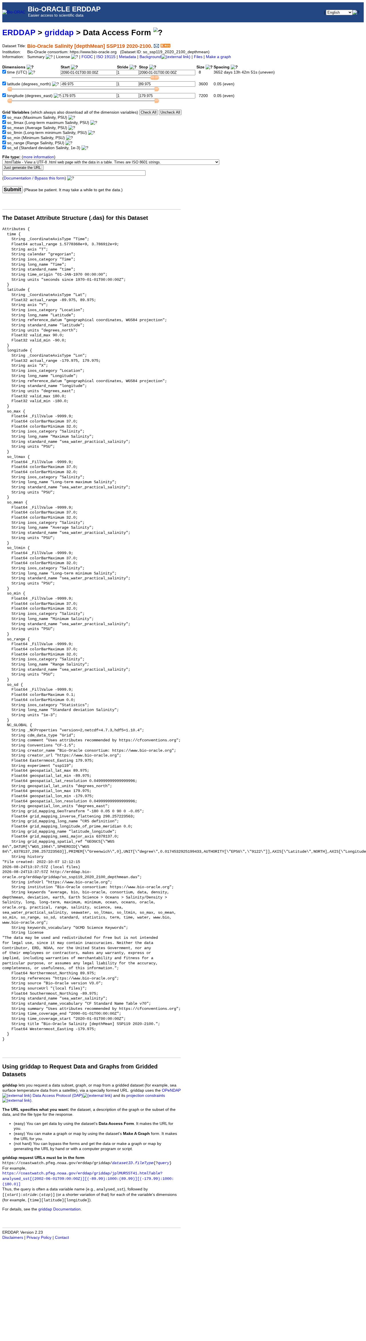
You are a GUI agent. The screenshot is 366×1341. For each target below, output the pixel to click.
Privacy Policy (39, 1237)
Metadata (127, 57)
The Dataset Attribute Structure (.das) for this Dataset (75, 218)
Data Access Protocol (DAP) (58, 1095)
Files (198, 57)
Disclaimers (12, 1237)
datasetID (122, 1163)
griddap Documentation (59, 1209)
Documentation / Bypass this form (34, 178)
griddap (59, 32)
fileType (144, 1163)
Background (150, 57)
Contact (62, 1237)
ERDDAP (18, 32)
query (163, 1163)
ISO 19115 (106, 57)
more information (38, 157)
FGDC (87, 57)
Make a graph (218, 57)
